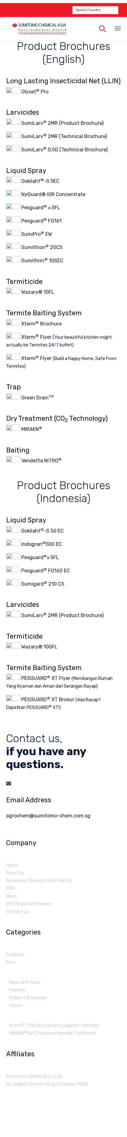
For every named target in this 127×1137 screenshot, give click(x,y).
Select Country (88, 10)
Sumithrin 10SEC (41, 260)
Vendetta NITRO (41, 461)
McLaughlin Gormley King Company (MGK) (47, 1084)
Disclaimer (63, 1122)
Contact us (17, 911)
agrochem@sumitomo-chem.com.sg (48, 816)
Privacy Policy (40, 1122)
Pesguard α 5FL (40, 207)
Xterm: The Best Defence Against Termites (54, 1025)
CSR (10, 888)
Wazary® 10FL (37, 292)
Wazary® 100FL (38, 647)
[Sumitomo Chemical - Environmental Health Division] (39, 28)
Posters (17, 990)
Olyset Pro (34, 92)
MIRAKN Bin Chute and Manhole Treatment (52, 1033)
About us (15, 873)
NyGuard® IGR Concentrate (52, 194)
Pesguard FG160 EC (45, 570)
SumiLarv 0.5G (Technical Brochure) (64, 150)
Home (12, 865)
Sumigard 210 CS (42, 583)
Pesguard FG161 (41, 220)
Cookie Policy (87, 1122)
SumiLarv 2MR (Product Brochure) (62, 123)
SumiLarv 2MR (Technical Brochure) (63, 136)
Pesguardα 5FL (39, 557)
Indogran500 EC (41, 544)
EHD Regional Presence (29, 903)
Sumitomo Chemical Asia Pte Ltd (39, 880)
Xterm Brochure (41, 324)
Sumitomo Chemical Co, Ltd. (34, 1076)
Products (15, 954)
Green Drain (37, 398)
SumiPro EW (36, 234)
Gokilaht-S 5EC (39, 181)
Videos (16, 1005)
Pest (11, 962)
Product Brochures (28, 997)
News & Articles (24, 982)
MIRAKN (31, 429)
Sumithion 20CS (41, 247)
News (11, 896)
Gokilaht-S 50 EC (42, 530)
